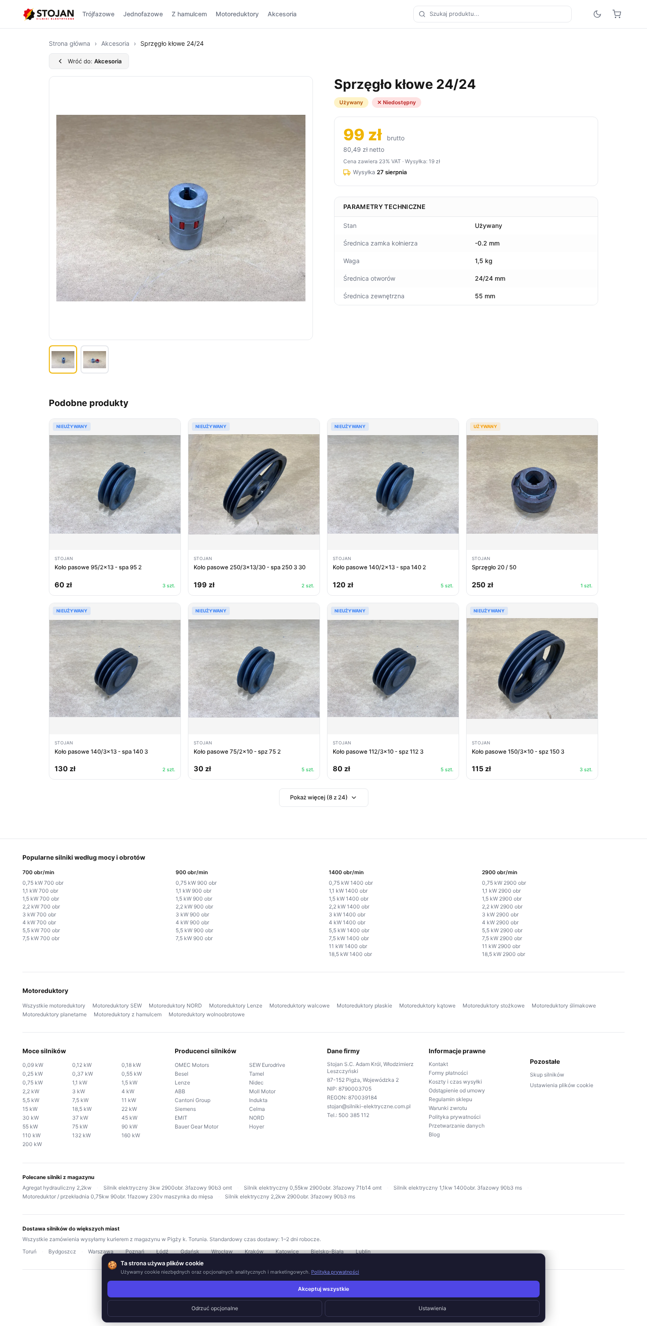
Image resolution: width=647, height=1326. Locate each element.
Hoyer (256, 1126)
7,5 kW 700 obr (40, 938)
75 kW (80, 1126)
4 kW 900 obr (192, 922)
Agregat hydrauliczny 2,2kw (57, 1187)
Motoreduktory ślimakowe (564, 1005)
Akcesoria (282, 14)
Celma (257, 1109)
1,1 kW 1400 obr (348, 890)
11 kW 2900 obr (501, 946)
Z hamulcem (189, 14)
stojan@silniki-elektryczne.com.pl (369, 1106)
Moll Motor (262, 1091)
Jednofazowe (143, 14)
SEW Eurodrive (267, 1065)
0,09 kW (32, 1065)
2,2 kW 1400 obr (349, 906)
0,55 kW (131, 1073)
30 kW (30, 1117)
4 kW (127, 1091)
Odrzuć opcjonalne (214, 1308)
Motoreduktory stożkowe (494, 1005)
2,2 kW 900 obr (194, 906)
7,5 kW (80, 1100)
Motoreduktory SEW (117, 1005)
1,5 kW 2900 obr (502, 898)
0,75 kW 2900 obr (504, 882)
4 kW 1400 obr (347, 922)
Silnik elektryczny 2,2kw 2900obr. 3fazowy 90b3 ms (290, 1196)
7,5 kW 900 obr (194, 938)
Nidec (256, 1082)
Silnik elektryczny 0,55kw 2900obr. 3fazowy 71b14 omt (313, 1187)
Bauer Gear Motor (196, 1126)
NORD (257, 1117)
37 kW (80, 1117)
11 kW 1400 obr (348, 946)
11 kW (128, 1100)
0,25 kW (32, 1073)
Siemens (185, 1109)
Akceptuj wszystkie (323, 1289)
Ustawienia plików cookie (561, 1085)
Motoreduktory (237, 14)
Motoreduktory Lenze (235, 1005)
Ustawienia (432, 1308)
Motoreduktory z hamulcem (128, 1014)
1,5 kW (129, 1082)
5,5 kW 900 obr (194, 930)
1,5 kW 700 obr (40, 898)
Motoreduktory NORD (175, 1005)
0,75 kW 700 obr (42, 882)
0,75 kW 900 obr (196, 882)
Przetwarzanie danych (457, 1125)
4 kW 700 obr (39, 922)
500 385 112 (353, 1115)
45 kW (129, 1117)
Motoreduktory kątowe (427, 1005)
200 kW (32, 1144)
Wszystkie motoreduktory (53, 1005)
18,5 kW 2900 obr (503, 954)
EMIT (181, 1117)
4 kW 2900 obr (500, 922)
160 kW (130, 1135)
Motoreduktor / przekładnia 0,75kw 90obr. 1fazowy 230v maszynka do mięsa (117, 1196)
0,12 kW (82, 1065)
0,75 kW (32, 1082)
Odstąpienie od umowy (457, 1090)
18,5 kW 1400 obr (350, 954)
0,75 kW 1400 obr (351, 882)
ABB (180, 1091)
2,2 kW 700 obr (41, 906)
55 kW (30, 1126)
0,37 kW (82, 1073)
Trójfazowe (98, 14)
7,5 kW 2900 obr (502, 938)
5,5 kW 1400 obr (349, 930)
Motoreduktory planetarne (54, 1014)
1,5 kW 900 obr (194, 898)
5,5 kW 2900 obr (502, 930)
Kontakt (438, 1064)
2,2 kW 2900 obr (502, 906)
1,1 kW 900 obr (193, 890)
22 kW (129, 1109)
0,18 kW (131, 1065)
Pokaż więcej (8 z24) (319, 797)
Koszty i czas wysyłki (455, 1081)
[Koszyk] (617, 14)
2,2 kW (30, 1091)
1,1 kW (79, 1082)
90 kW (129, 1126)
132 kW (81, 1135)
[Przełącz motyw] (597, 14)
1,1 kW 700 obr (40, 890)
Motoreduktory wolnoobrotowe (207, 1014)
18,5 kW (82, 1109)
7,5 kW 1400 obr (349, 938)
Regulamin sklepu (450, 1099)
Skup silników (547, 1074)
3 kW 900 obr (192, 914)
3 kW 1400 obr (347, 914)
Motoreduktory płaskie (364, 1005)
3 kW (78, 1091)
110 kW (31, 1135)
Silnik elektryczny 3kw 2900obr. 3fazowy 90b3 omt (167, 1187)
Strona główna (69, 43)
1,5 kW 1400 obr (348, 898)
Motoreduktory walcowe (299, 1005)
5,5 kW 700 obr (41, 930)
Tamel (256, 1073)
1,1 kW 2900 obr (501, 890)
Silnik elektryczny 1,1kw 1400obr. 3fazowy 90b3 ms (457, 1187)
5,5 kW (30, 1100)
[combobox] (492, 14)
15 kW (29, 1109)
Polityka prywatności (455, 1117)
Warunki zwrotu (448, 1108)
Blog (434, 1134)
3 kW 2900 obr (500, 914)
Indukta (258, 1100)
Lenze (182, 1082)
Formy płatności (448, 1073)
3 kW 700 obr (39, 914)
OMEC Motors (192, 1065)
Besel (181, 1073)
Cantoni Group (192, 1100)
